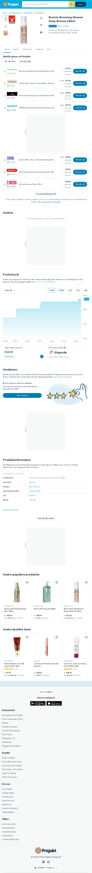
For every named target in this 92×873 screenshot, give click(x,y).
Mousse (32, 495)
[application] (46, 319)
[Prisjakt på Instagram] (48, 862)
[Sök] (72, 4)
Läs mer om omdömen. (63, 377)
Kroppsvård (28, 13)
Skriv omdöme (63, 26)
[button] (41, 18)
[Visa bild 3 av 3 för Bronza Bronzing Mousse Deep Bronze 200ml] (6, 33)
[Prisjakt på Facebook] (43, 862)
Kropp (31, 491)
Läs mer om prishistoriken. (45, 282)
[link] (17, 599)
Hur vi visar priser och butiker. (49, 202)
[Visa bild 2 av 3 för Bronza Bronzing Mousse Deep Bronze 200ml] (6, 26)
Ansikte (38, 491)
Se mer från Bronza (11, 510)
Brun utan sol (39, 13)
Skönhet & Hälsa (15, 13)
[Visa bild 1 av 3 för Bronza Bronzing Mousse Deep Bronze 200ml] (6, 18)
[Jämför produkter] (41, 32)
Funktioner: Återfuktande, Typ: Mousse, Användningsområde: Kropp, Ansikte (64, 31)
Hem (4, 13)
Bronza (32, 482)
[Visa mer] (5, 71)
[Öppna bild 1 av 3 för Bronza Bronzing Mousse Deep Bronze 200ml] (24, 30)
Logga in (80, 4)
